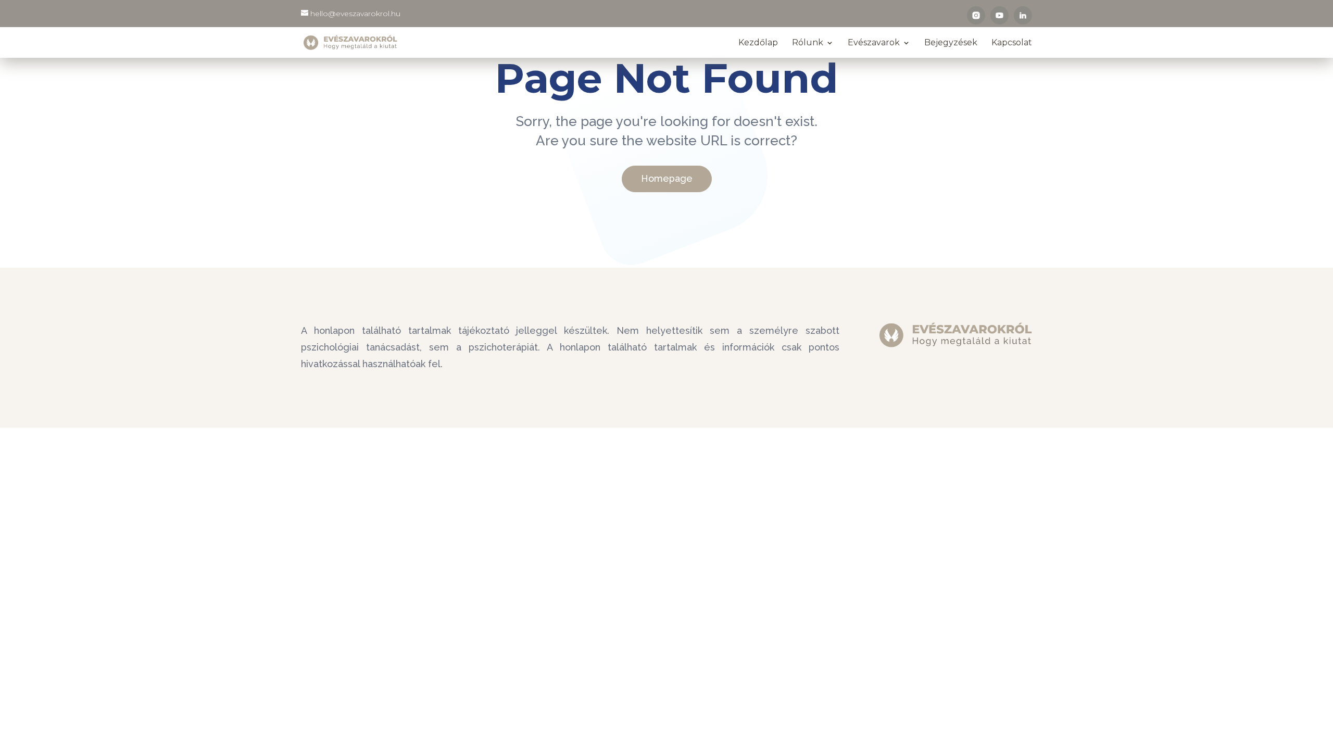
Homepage (667, 178)
